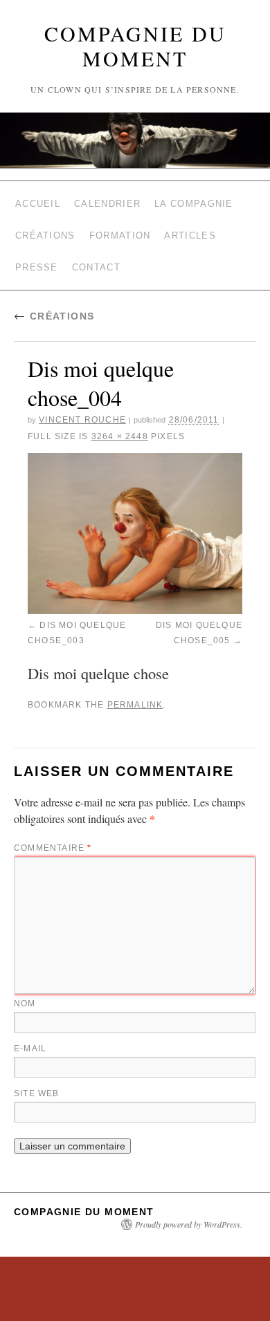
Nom (25, 980)
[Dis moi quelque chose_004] (135, 518)
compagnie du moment (135, 45)
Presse (36, 253)
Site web (37, 1070)
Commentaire (53, 824)
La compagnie (193, 201)
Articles (189, 227)
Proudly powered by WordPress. (188, 1200)
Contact (96, 253)
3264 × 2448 (119, 421)
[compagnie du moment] (135, 140)
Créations (45, 227)
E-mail (30, 1025)
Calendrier (107, 201)
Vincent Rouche (82, 404)
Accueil (37, 201)
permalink (135, 683)
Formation (120, 227)
